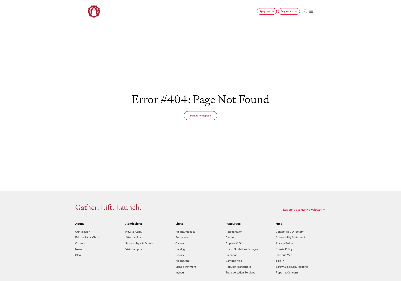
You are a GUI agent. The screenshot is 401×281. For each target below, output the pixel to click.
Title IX (280, 261)
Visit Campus (133, 249)
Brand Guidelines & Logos (242, 249)
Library (179, 255)
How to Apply (133, 231)
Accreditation (234, 231)
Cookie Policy (284, 249)
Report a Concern (287, 272)
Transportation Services (240, 272)
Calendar (231, 255)
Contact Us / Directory (290, 231)
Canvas (180, 243)
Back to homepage (200, 115)
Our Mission (82, 231)
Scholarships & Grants (139, 243)
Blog (78, 255)
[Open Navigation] (310, 11)
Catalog (180, 249)
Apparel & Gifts (235, 243)
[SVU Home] (94, 11)
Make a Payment (185, 266)
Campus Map (234, 261)
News (78, 249)
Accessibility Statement (290, 237)
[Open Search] (304, 11)
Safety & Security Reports (292, 266)
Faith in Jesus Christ (87, 237)
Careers (80, 243)
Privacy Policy (284, 243)
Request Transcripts (238, 266)
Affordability (133, 237)
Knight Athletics (185, 231)
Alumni (230, 237)
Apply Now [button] (265, 11)
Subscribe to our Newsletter (302, 209)
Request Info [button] (287, 11)
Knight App (182, 261)
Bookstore (182, 237)
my (179, 272)
